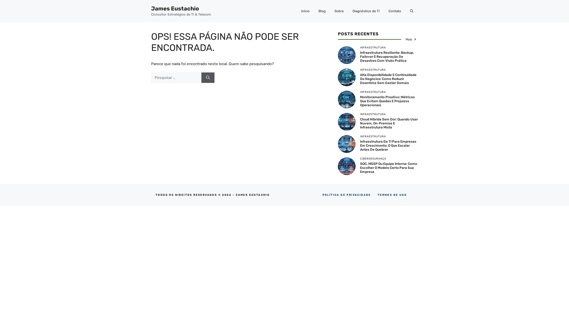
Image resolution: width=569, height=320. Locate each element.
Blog (322, 11)
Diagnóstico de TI (366, 11)
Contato (395, 11)
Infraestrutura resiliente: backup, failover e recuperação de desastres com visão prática (387, 57)
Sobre (339, 11)
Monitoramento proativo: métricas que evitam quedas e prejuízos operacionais (387, 101)
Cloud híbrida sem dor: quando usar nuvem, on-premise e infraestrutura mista (389, 123)
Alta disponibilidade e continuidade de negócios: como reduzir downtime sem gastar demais (388, 79)
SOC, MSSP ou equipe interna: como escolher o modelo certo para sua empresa (388, 168)
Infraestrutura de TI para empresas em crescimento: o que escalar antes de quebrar (388, 146)
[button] (412, 11)
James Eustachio (175, 8)
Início (305, 11)
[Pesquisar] (207, 77)
